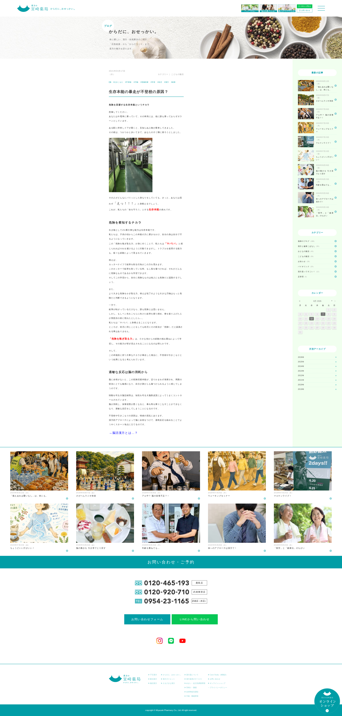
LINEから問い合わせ (195, 619)
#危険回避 (144, 82)
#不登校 (128, 82)
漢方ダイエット (169, 679)
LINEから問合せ (305, 6)
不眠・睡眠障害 (192, 696)
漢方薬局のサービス (194, 679)
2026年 (301, 357)
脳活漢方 (153, 683)
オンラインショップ (217, 683)
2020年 (301, 385)
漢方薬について (192, 675)
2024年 (301, 366)
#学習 (153, 82)
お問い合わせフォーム (147, 619)
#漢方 (166, 82)
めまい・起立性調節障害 (195, 683)
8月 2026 (317, 301)
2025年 (301, 362)
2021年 (301, 380)
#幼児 (160, 82)
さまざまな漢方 (169, 683)
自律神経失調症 (192, 692)
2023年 (301, 371)
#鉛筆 (173, 82)
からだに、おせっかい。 (172, 675)
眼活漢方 (153, 679)
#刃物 (136, 82)
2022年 (301, 375)
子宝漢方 (153, 675)
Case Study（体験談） (219, 675)
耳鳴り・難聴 (191, 688)
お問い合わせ (305, 10)
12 (311, 319)
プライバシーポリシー (218, 688)
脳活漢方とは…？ (125, 432)
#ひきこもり (118, 82)
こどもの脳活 (177, 74)
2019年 (301, 389)
